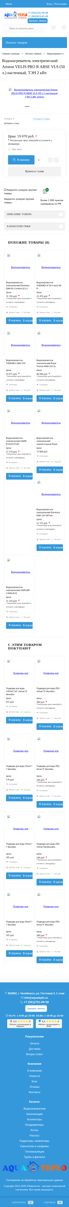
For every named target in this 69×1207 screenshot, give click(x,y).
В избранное (13, 307)
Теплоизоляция (34, 1151)
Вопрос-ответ (34, 1054)
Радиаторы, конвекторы (34, 1140)
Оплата (34, 1043)
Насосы (34, 1135)
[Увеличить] (34, 93)
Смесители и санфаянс (34, 1146)
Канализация (34, 1114)
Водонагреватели (35, 1108)
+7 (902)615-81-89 (38, 16)
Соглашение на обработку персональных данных (34, 1180)
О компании (34, 1070)
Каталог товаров (16, 42)
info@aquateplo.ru (36, 997)
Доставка (34, 1048)
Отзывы (35, 1086)
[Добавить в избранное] (62, 85)
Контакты (34, 1092)
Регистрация (60, 4)
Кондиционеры (34, 1124)
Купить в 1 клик (34, 171)
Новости (34, 1076)
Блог (35, 1081)
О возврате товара (41, 118)
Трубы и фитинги (34, 1157)
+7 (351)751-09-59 (38, 12)
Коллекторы (34, 1119)
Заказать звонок (37, 20)
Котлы (34, 1130)
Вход (49, 4)
